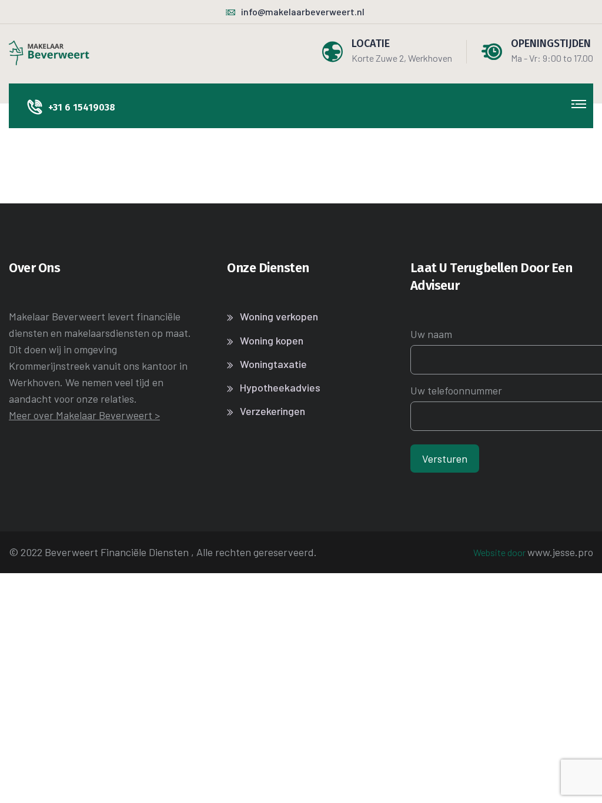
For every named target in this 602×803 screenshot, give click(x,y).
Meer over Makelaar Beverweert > (84, 415)
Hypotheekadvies (280, 387)
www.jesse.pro (560, 552)
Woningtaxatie (273, 363)
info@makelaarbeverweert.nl (302, 11)
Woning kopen (271, 340)
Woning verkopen (279, 316)
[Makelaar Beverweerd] (49, 51)
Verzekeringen (272, 410)
